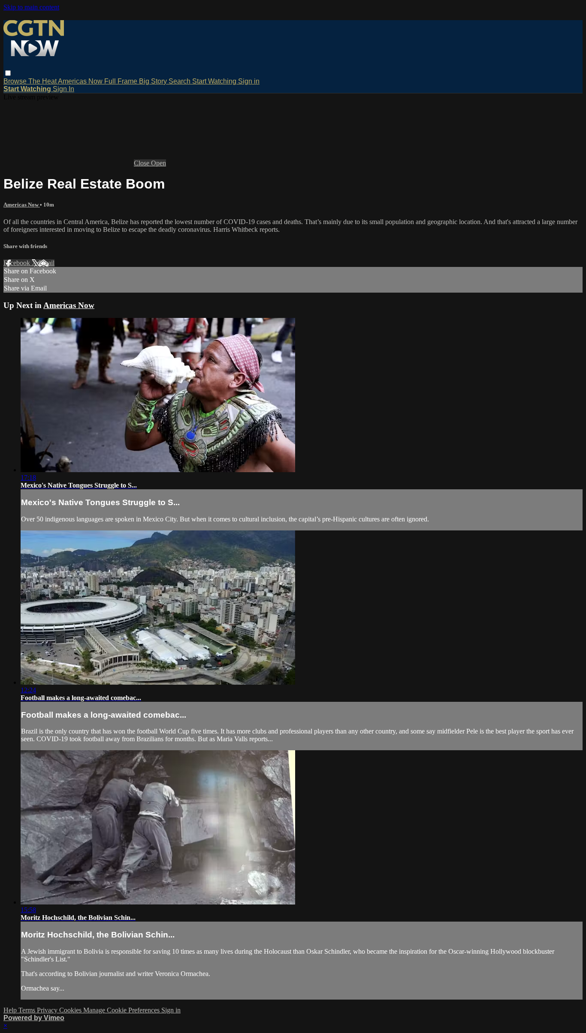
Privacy (48, 1010)
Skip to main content (31, 7)
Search (180, 81)
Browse (15, 81)
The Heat (43, 81)
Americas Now (81, 81)
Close (142, 163)
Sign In (63, 89)
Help (10, 1010)
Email (46, 262)
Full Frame (121, 81)
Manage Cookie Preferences (122, 1010)
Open (158, 163)
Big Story (154, 81)
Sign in (249, 81)
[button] (8, 73)
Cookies (71, 1010)
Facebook (17, 262)
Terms (27, 1010)
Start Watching (215, 81)
